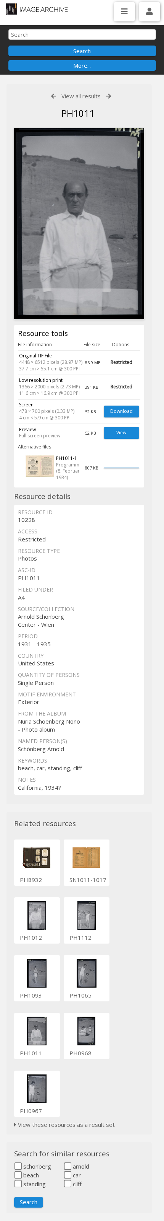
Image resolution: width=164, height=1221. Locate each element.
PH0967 (31, 1111)
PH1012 (31, 937)
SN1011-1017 (87, 880)
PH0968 (80, 1053)
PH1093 (31, 995)
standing (34, 1184)
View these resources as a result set (65, 1124)
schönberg (36, 1166)
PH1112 (80, 937)
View (121, 432)
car (76, 1175)
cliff (76, 1184)
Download (121, 411)
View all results (81, 96)
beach (30, 1175)
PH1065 (80, 995)
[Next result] (109, 96)
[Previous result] (54, 96)
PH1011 (31, 1053)
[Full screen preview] (79, 224)
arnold (80, 1166)
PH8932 (31, 880)
